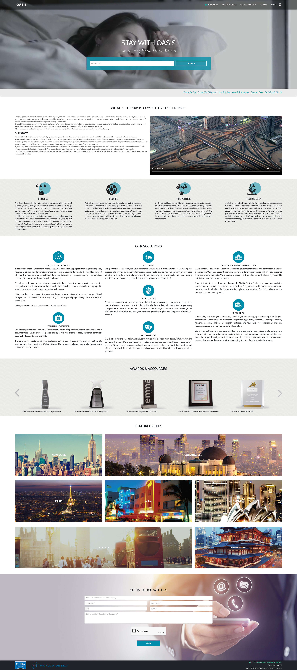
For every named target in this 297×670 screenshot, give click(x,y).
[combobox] (146, 598)
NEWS (273, 5)
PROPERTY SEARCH (229, 5)
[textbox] (132, 63)
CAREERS (263, 5)
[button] (280, 4)
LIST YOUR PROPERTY (248, 5)
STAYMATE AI (213, 5)
